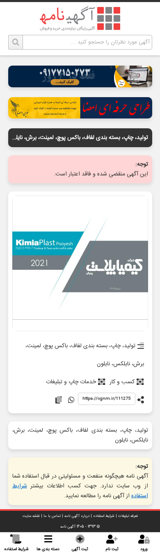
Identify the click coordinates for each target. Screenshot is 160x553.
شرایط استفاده (103, 516)
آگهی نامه (67, 527)
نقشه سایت (31, 516)
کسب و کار (122, 382)
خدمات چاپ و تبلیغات (71, 382)
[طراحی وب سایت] (80, 85)
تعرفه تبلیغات (128, 516)
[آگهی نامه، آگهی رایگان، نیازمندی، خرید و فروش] (80, 18)
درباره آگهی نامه (76, 516)
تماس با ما (52, 516)
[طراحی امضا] (80, 116)
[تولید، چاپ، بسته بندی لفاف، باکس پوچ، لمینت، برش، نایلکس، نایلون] (80, 264)
